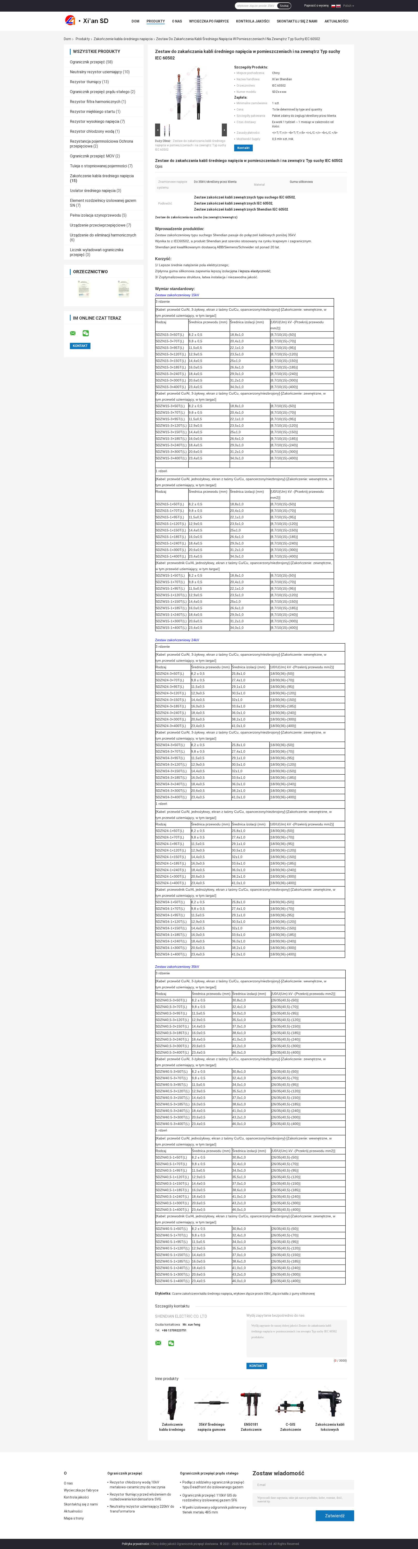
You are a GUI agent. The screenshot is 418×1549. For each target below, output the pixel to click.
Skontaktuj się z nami (297, 21)
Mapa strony (74, 1518)
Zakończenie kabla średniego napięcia (123, 39)
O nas (177, 21)
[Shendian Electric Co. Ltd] (90, 21)
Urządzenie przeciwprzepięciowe (98, 225)
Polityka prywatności (135, 1544)
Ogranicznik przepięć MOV (92, 156)
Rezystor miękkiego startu (92, 111)
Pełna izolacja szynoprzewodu (95, 215)
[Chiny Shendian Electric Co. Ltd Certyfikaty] (84, 289)
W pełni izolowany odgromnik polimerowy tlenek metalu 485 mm (214, 1509)
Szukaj (284, 5)
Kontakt (243, 148)
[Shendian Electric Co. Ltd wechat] (89, 333)
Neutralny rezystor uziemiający (96, 72)
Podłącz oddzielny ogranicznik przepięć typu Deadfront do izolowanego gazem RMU (213, 1485)
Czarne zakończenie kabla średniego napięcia (202, 1293)
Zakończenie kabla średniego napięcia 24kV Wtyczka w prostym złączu (172, 1427)
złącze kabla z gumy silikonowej (293, 1293)
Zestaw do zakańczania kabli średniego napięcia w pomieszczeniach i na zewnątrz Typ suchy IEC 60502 (190, 145)
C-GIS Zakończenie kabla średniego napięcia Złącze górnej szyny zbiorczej (290, 1427)
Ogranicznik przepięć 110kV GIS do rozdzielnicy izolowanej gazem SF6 (209, 1497)
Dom (135, 21)
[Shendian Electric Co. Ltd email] (76, 333)
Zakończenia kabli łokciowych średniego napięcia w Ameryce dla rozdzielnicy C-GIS (329, 1427)
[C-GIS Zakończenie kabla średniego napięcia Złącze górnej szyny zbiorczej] (290, 1403)
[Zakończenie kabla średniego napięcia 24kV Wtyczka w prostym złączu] (172, 1403)
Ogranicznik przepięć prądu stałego (100, 91)
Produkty (156, 21)
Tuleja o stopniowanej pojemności (98, 166)
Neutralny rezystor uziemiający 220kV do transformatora (142, 1509)
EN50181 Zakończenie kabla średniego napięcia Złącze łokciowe (251, 1427)
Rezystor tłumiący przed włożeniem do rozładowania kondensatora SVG (140, 1496)
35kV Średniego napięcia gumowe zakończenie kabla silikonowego (211, 1427)
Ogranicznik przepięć (87, 62)
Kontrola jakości (252, 21)
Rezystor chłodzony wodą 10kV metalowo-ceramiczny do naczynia (137, 1484)
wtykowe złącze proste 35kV (252, 1293)
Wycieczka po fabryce (209, 21)
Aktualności (336, 21)
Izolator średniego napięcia (93, 190)
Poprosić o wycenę (316, 5)
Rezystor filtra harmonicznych (95, 101)
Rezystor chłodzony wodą (92, 131)
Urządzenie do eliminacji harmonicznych (103, 235)
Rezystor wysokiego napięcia (94, 121)
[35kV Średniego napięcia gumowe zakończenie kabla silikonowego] (211, 1403)
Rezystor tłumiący (85, 82)
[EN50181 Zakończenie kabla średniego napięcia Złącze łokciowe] (251, 1403)
